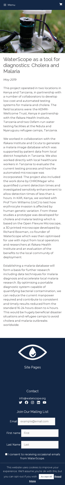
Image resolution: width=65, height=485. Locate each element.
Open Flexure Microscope (41, 223)
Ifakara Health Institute (32, 117)
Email (14, 421)
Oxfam (34, 122)
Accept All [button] (46, 476)
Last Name (13, 444)
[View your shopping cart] (60, 4)
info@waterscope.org (32, 398)
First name (13, 433)
